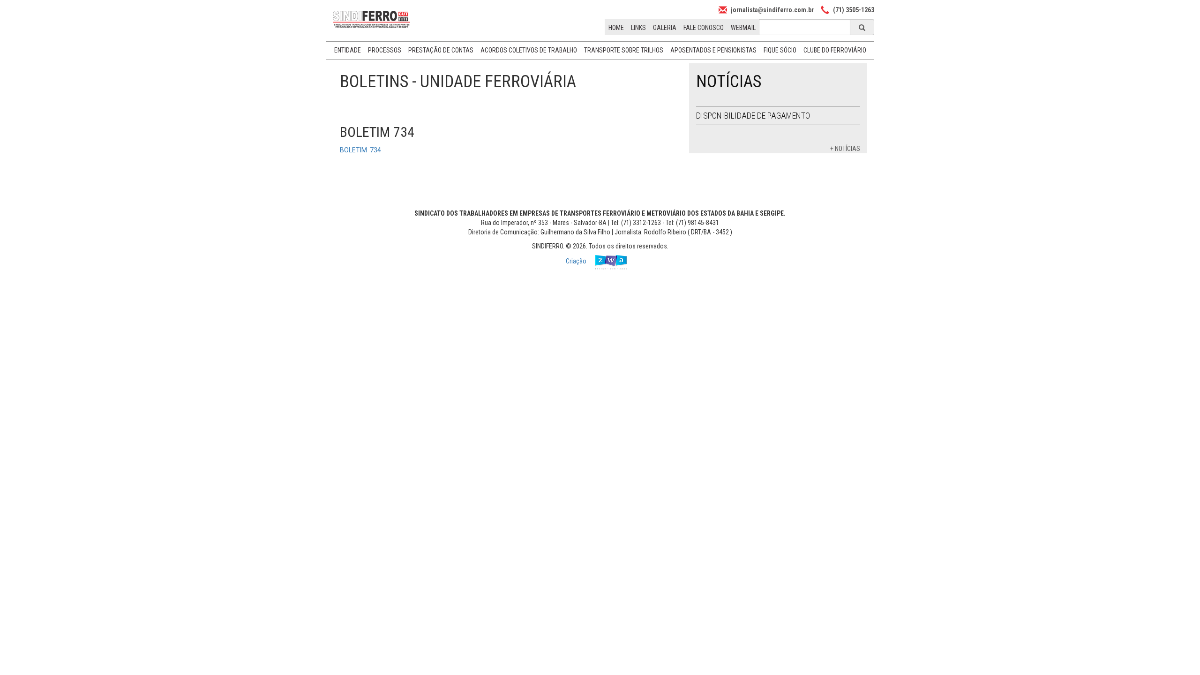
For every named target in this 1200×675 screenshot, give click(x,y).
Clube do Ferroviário (834, 50)
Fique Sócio (780, 50)
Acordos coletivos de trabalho (528, 50)
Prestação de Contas (440, 50)
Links (638, 27)
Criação (577, 261)
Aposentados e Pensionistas (713, 50)
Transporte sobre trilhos (623, 50)
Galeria (664, 27)
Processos (384, 50)
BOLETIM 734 (360, 150)
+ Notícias (845, 148)
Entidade (347, 50)
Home (616, 27)
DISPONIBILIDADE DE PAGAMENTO (753, 115)
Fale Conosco (703, 27)
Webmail (743, 27)
